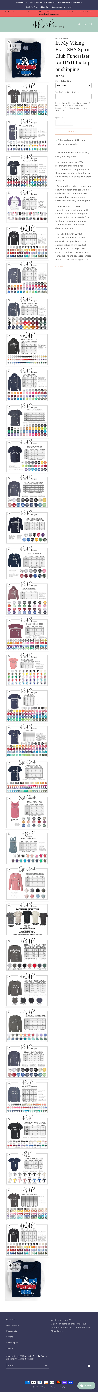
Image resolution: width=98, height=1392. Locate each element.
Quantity (59, 118)
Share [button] (61, 266)
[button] (7, 24)
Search (9, 1348)
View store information (68, 144)
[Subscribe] (46, 1365)
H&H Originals (12, 1325)
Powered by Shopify (58, 1387)
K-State (9, 1337)
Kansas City (11, 1331)
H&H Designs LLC (45, 1387)
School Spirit (12, 1342)
